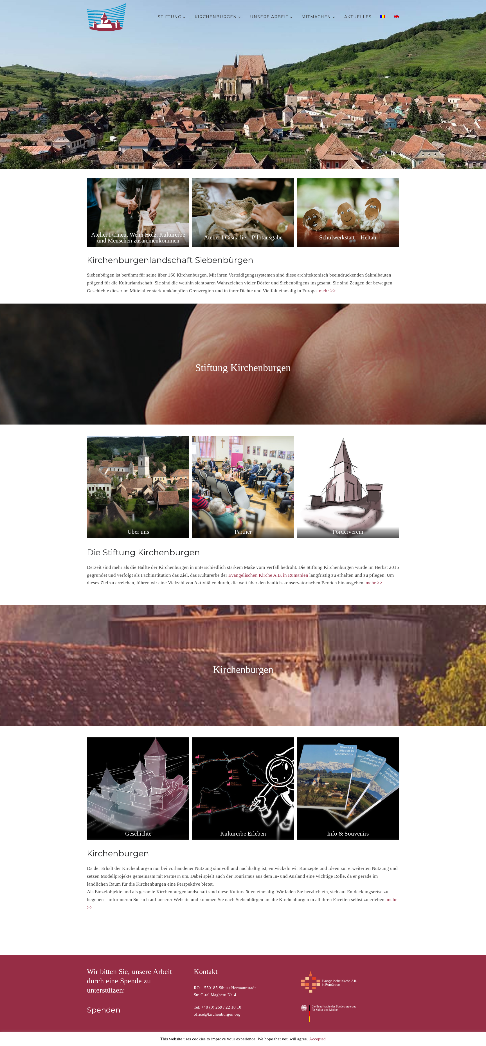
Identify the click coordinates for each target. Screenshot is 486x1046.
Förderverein (347, 531)
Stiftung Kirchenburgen (243, 367)
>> (379, 582)
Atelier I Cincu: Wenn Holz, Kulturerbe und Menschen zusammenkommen (138, 237)
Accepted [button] (317, 1039)
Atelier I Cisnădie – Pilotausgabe (243, 237)
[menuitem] (382, 16)
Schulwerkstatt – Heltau (347, 237)
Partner (243, 531)
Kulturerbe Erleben (243, 833)
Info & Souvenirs (348, 833)
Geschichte (138, 833)
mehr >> (327, 290)
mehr (371, 582)
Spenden (103, 1009)
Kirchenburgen (243, 669)
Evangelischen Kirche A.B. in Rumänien (268, 575)
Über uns (138, 531)
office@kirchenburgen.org (217, 1014)
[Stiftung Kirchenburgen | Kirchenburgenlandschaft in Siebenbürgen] (108, 16)
